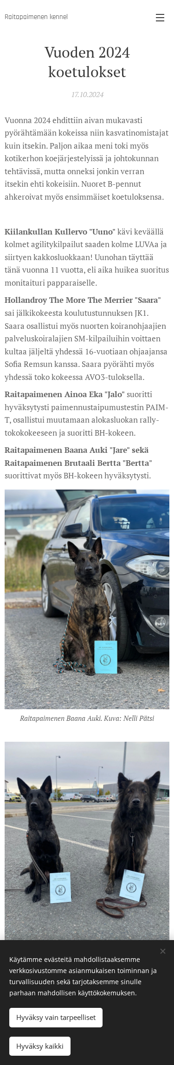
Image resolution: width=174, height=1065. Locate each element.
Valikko (160, 17)
